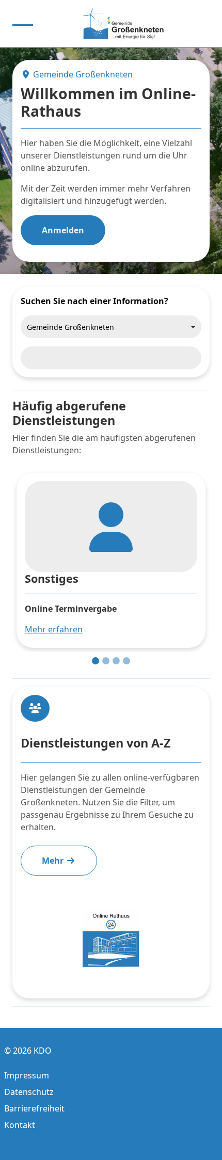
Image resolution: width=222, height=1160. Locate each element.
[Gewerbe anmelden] (126, 661)
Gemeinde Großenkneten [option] (70, 327)
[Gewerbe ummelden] (116, 661)
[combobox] (111, 326)
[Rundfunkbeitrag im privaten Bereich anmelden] (105, 661)
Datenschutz (29, 1092)
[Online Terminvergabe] (95, 661)
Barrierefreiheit (34, 1108)
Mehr (54, 860)
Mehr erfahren (54, 629)
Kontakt (19, 1125)
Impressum (26, 1075)
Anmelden (63, 230)
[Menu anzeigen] (22, 23)
